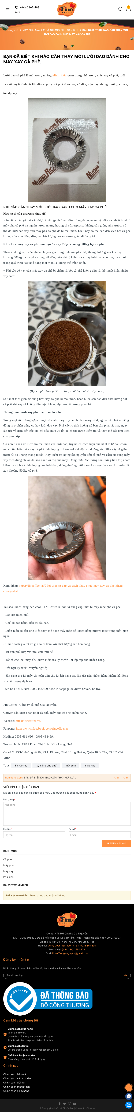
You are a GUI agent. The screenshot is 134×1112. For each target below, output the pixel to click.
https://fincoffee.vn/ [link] (28, 720)
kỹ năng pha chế (46, 765)
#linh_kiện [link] (60, 75)
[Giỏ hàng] (128, 10)
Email (72, 829)
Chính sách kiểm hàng (16, 1090)
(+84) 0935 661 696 (84, 945)
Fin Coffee (21, 765)
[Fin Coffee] (67, 9)
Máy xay (8, 871)
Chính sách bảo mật (15, 1074)
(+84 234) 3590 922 (73, 949)
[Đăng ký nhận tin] (125, 975)
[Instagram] (69, 1104)
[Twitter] (64, 1104)
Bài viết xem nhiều (15, 885)
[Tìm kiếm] (120, 10)
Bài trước (123, 777)
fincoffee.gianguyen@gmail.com (70, 953)
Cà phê (7, 859)
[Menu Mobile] (7, 9)
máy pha (71, 765)
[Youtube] (74, 1104)
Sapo (92, 1108)
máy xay (90, 765)
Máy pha (8, 865)
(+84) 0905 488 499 (59, 945)
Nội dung (9, 799)
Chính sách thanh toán (16, 1086)
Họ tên (7, 829)
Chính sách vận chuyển (17, 1078)
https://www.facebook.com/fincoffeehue (42, 728)
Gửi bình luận (116, 843)
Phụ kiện (8, 876)
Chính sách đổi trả (14, 1082)
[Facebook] (59, 1104)
